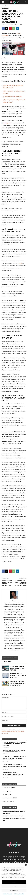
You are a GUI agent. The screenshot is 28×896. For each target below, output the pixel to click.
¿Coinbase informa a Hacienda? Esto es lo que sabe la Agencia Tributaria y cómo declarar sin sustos (14, 758)
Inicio (3, 5)
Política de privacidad (19, 894)
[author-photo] (14, 598)
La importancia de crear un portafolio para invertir (18, 683)
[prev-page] (3, 689)
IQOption (13, 787)
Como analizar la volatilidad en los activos (17, 668)
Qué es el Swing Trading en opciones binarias (18, 675)
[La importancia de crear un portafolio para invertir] (5, 683)
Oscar (4, 24)
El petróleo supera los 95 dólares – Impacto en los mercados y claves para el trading (14, 766)
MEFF (20, 263)
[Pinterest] (10, 28)
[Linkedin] (17, 28)
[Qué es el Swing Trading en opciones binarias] (5, 675)
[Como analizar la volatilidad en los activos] (5, 668)
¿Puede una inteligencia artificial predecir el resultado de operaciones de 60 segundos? (14, 743)
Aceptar (14, 882)
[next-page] (5, 689)
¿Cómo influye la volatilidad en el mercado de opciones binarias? (20, 583)
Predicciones (8, 5)
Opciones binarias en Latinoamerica (12, 816)
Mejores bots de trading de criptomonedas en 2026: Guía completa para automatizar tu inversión (13, 774)
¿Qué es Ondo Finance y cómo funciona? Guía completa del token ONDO (13, 751)
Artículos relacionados (9, 658)
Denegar (14, 886)
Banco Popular (6, 123)
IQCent (9, 794)
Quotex (9, 791)
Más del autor (6, 661)
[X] (6, 28)
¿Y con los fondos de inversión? (12, 96)
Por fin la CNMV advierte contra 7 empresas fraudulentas (7, 583)
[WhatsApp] (13, 28)
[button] (25, 865)
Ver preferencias (14, 890)
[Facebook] (3, 28)
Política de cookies (8, 894)
